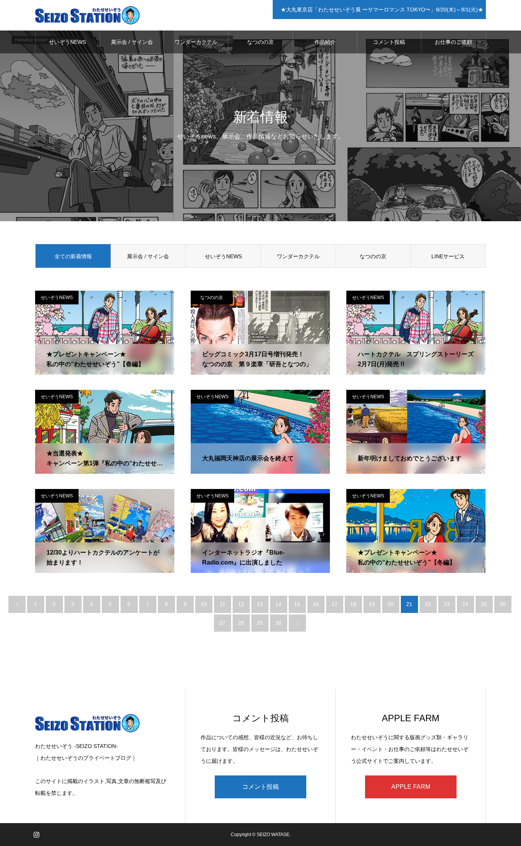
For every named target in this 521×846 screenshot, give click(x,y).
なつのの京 (260, 42)
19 (372, 604)
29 (260, 623)
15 (297, 604)
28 (241, 623)
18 (353, 604)
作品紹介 (325, 42)
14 (278, 604)
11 (222, 604)
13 (260, 604)
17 (334, 604)
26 (503, 604)
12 (241, 604)
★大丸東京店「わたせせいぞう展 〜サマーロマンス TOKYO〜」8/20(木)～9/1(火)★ (380, 9)
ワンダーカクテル (196, 42)
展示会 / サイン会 (132, 42)
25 (484, 604)
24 (465, 604)
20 (391, 604)
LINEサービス (448, 256)
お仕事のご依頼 (453, 42)
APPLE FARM (410, 786)
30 (278, 623)
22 (428, 604)
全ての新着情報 (73, 256)
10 (204, 604)
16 (316, 604)
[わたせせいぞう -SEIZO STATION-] (87, 15)
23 (447, 604)
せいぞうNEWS (67, 42)
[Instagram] (36, 834)
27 (222, 623)
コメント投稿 (389, 42)
